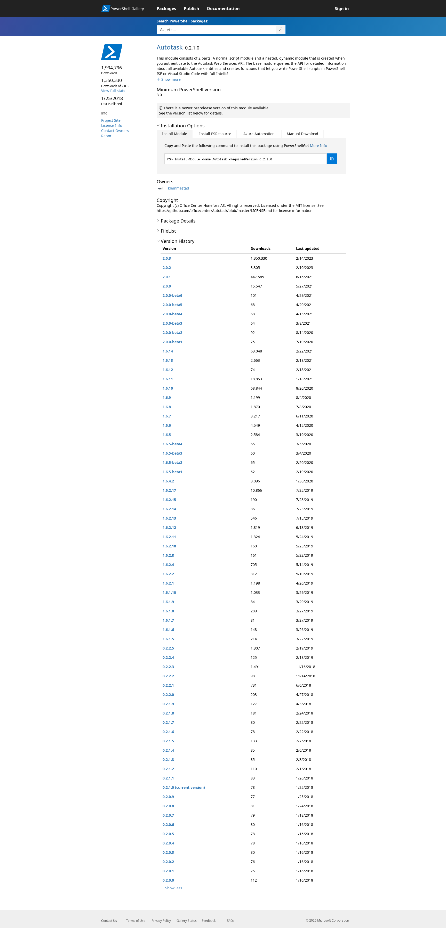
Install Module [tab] (174, 133)
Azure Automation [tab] (259, 133)
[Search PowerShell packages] (281, 29)
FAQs (230, 920)
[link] (170, 8)
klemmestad (178, 188)
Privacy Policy (161, 920)
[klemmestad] (162, 188)
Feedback (209, 920)
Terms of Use (135, 920)
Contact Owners (115, 130)
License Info (111, 125)
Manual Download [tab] (302, 133)
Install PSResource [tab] (215, 133)
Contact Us (109, 920)
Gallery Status (187, 920)
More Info (318, 145)
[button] (169, 79)
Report (107, 135)
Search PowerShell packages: (182, 21)
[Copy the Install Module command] (332, 158)
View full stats (113, 90)
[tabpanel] (250, 153)
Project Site (111, 120)
